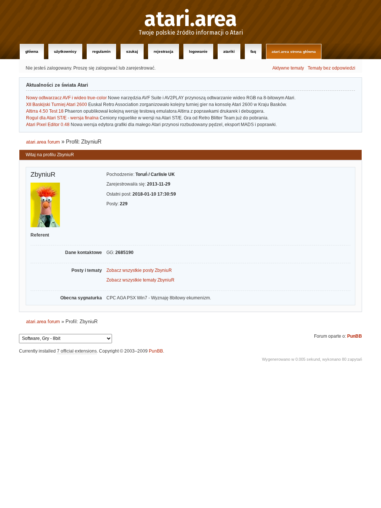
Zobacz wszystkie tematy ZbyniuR (140, 280)
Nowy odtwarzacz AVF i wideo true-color (66, 97)
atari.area (190, 19)
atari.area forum (43, 142)
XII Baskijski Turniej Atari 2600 (56, 104)
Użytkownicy (65, 51)
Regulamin (101, 51)
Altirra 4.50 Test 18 (45, 111)
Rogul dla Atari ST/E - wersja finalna (62, 117)
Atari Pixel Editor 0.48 (48, 124)
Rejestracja (163, 51)
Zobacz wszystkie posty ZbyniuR (139, 270)
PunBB (354, 336)
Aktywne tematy (288, 68)
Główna (31, 51)
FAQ (253, 51)
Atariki (229, 51)
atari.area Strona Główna (294, 51)
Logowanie (198, 51)
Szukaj (132, 51)
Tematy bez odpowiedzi (331, 68)
